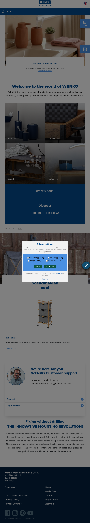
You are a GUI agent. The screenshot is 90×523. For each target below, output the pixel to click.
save (38, 266)
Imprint (45, 279)
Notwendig (33, 258)
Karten (32, 261)
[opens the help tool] (86, 265)
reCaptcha (52, 261)
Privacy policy (57, 273)
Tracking (53, 258)
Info (41, 258)
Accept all (50, 266)
